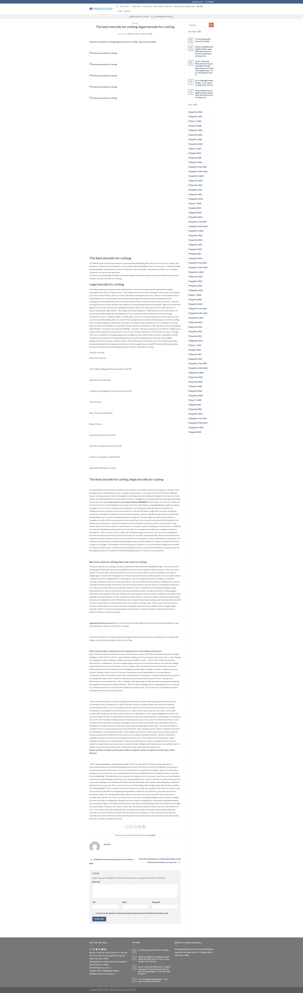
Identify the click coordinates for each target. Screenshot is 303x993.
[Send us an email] (212, 2)
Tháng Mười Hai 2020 (197, 363)
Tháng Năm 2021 (195, 340)
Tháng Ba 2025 (194, 153)
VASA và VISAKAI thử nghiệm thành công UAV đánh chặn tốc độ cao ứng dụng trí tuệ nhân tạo (204, 51)
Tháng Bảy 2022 (195, 281)
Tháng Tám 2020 (195, 382)
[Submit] (211, 25)
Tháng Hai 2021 (195, 354)
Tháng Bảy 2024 (195, 190)
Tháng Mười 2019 (195, 427)
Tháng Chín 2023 (195, 235)
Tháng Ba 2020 (194, 404)
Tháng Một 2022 (195, 304)
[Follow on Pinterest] (102, 949)
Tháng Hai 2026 (195, 126)
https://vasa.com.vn (106, 974)
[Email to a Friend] (135, 827)
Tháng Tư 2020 (194, 400)
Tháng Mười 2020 (195, 372)
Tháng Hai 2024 (195, 212)
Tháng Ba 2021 (194, 350)
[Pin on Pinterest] (139, 827)
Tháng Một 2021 (195, 359)
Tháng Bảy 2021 (195, 331)
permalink (151, 835)
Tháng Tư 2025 (194, 148)
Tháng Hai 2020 (195, 409)
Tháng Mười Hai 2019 (197, 418)
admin (150, 34)
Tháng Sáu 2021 (195, 336)
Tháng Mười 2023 (195, 231)
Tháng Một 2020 (195, 414)
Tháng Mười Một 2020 (197, 368)
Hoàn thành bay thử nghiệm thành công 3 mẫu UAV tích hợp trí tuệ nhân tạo (204, 93)
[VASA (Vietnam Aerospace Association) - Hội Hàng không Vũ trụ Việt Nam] (101, 9)
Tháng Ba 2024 (194, 208)
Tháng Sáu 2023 (195, 249)
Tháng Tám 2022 (195, 276)
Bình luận (96, 882)
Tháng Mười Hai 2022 (197, 263)
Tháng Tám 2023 (195, 240)
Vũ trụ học (147, 6)
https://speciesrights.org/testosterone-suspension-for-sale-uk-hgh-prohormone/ (125, 651)
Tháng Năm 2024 (195, 199)
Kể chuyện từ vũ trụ (163, 6)
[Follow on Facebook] (205, 2)
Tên (94, 902)
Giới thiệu (124, 6)
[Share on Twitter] (131, 827)
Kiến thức (136, 6)
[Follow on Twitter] (210, 2)
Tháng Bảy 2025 (195, 139)
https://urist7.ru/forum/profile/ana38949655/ (128, 502)
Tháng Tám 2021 (195, 327)
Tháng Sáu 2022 (195, 286)
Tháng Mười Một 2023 (197, 226)
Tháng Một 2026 (195, 130)
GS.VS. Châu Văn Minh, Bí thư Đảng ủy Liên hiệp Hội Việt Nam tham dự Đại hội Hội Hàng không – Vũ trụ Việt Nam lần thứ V (204, 68)
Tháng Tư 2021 (194, 345)
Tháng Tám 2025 (195, 135)
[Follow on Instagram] (208, 2)
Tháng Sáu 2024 (195, 194)
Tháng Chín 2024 (195, 180)
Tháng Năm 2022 (195, 290)
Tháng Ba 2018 (194, 432)
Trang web (156, 902)
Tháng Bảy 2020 (195, 386)
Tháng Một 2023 (195, 258)
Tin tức (200, 6)
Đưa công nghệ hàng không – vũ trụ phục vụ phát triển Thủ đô (204, 82)
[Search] (117, 6)
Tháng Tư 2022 (194, 295)
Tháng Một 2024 (195, 217)
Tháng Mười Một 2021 (197, 313)
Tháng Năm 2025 (195, 144)
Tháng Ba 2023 (194, 254)
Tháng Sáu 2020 (195, 391)
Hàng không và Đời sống (184, 6)
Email (124, 902)
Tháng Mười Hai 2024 (197, 167)
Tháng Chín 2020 (195, 377)
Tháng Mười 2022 (195, 272)
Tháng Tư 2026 (194, 121)
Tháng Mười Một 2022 (197, 267)
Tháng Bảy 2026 (195, 116)
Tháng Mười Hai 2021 (197, 308)
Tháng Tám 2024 (195, 185)
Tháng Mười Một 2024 (197, 171)
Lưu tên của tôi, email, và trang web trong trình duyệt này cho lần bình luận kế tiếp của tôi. (132, 913)
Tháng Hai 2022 (195, 299)
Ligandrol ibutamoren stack (101, 623)
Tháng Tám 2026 (195, 112)
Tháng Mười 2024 (195, 176)
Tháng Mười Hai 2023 (197, 222)
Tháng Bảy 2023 (195, 244)
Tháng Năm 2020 (195, 395)
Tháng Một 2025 (195, 162)
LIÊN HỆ (127, 11)
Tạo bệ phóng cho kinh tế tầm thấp (203, 40)
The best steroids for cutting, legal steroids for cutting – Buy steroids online (122, 42)
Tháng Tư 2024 (194, 203)
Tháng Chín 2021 (195, 322)
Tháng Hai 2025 (195, 158)
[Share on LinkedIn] (144, 827)
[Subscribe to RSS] (105, 949)
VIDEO (119, 11)
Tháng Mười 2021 (195, 318)
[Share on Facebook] (127, 827)
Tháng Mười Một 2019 (197, 423)
